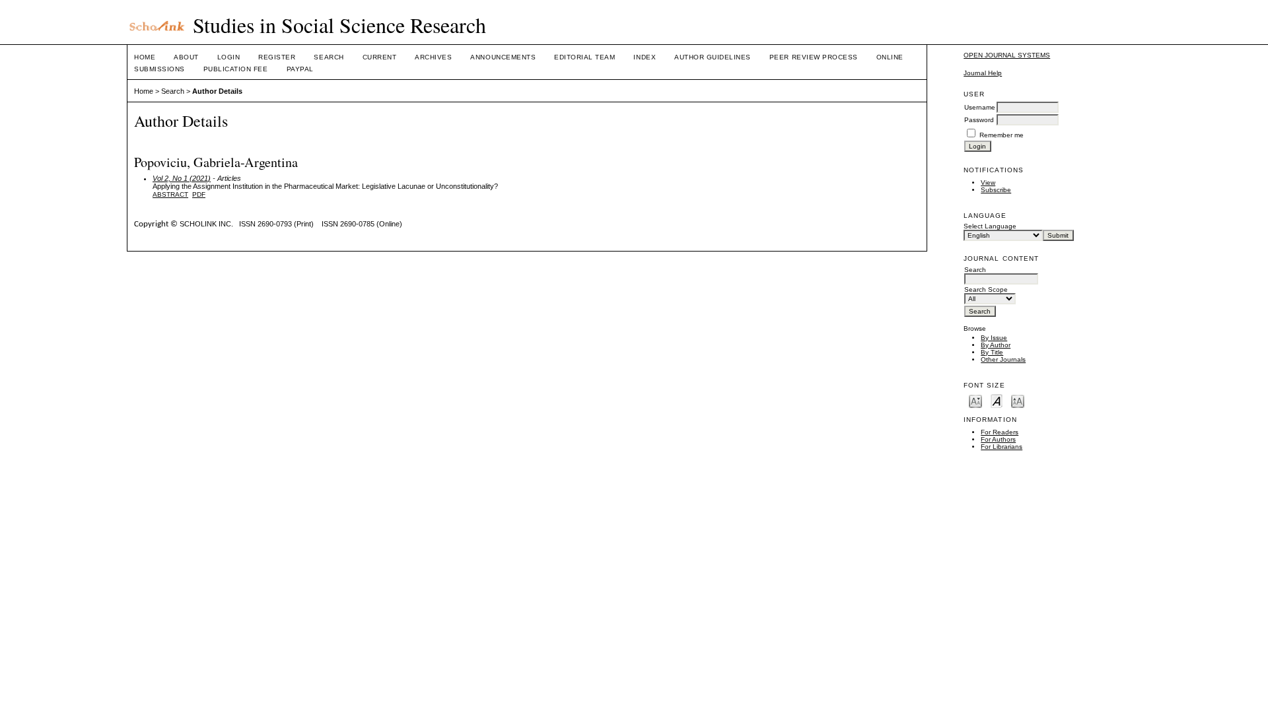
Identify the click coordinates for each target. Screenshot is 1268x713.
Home (144, 57)
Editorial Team (584, 57)
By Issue (994, 337)
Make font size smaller (975, 400)
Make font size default (996, 400)
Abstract (170, 194)
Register (276, 57)
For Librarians (1001, 446)
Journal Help (983, 73)
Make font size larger (1017, 400)
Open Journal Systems (1007, 55)
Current (380, 57)
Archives (433, 57)
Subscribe (996, 189)
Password (979, 119)
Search (328, 57)
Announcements (503, 57)
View (988, 182)
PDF (198, 194)
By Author (995, 345)
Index (644, 57)
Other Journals (1003, 359)
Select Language (990, 226)
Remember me (1001, 135)
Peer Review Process (813, 57)
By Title (992, 352)
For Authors (998, 439)
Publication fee (235, 69)
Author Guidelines (712, 57)
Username (979, 107)
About (186, 57)
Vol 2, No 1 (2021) (182, 178)
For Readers (999, 432)
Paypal (300, 69)
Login (228, 57)
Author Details (217, 91)
